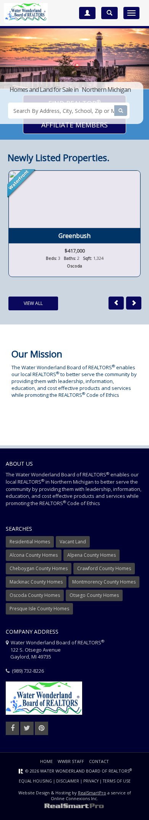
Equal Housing (35, 781)
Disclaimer (67, 781)
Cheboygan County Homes (39, 568)
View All (33, 303)
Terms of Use (117, 781)
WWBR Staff (71, 761)
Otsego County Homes (94, 595)
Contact (99, 761)
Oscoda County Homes (35, 595)
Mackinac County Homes (36, 582)
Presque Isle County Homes (39, 608)
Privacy (91, 781)
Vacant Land (73, 541)
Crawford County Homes (104, 568)
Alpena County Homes (91, 555)
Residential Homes (30, 541)
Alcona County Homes (34, 555)
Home (46, 761)
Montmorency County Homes (104, 582)
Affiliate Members (74, 124)
